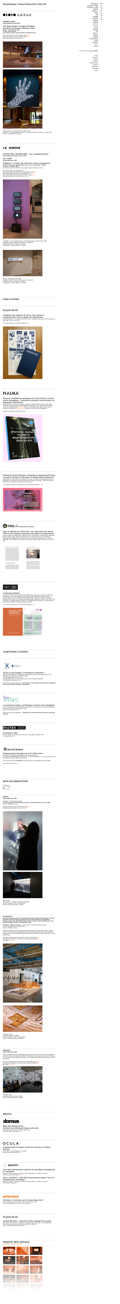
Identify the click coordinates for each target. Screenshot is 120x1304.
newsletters (95, 66)
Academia (95, 64)
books (96, 55)
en (101, 6)
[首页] (102, 3)
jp (101, 17)
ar (101, 19)
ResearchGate (94, 63)
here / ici (12, 1064)
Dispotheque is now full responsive (12, 1244)
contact (96, 70)
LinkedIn (95, 59)
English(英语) (94, 50)
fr (101, 8)
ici (23, 38)
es (101, 10)
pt (101, 12)
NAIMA (21, 407)
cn (101, 15)
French (86, 50)
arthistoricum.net (20, 408)
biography (95, 68)
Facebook (95, 61)
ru (101, 13)
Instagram (95, 57)
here (29, 35)
